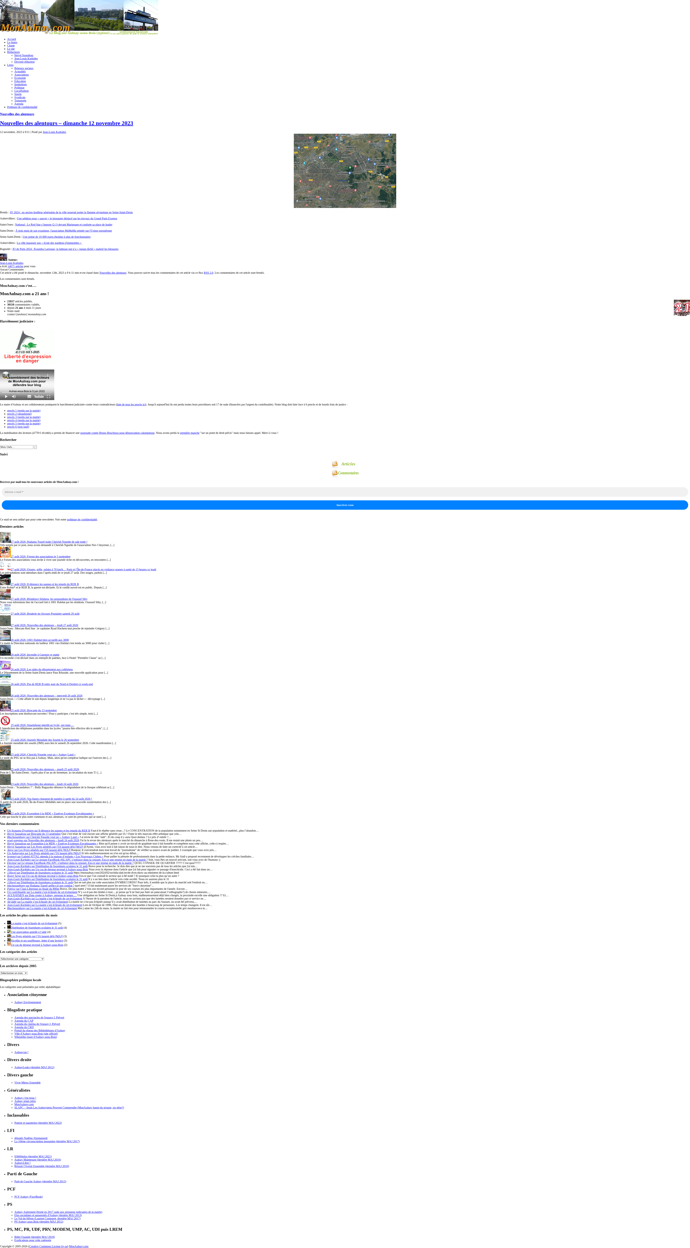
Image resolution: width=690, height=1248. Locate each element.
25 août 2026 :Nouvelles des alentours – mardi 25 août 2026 (45, 769)
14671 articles (15, 266)
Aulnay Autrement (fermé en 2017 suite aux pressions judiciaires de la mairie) (58, 1211)
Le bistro (12, 42)
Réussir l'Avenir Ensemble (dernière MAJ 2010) (41, 1166)
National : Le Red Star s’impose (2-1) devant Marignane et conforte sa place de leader (63, 224)
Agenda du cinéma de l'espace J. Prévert (37, 1024)
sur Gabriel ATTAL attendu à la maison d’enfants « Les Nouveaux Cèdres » (55, 856)
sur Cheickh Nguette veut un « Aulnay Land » (43, 837)
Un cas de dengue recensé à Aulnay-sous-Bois (37, 944)
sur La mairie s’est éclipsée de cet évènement (42, 892)
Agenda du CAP (23, 1020)
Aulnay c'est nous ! (25, 1097)
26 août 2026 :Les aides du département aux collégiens (42, 669)
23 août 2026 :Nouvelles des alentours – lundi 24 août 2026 (44, 784)
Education (20, 81)
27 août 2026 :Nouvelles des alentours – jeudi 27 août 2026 (44, 625)
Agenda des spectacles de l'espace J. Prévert (39, 1017)
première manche (189, 432)
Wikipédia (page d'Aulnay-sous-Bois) (35, 1036)
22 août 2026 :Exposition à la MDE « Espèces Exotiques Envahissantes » (52, 813)
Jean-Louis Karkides (26, 58)
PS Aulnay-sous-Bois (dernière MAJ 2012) (38, 1221)
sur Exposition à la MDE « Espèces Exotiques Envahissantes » (52, 843)
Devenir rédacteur (24, 61)
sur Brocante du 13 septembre (34, 833)
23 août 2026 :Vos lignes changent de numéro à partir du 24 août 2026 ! (51, 798)
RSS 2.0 (208, 272)
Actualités (20, 71)
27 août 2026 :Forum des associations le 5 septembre (40, 556)
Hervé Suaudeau (23, 55)
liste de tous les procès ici (131, 404)
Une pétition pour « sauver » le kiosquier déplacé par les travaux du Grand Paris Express (67, 218)
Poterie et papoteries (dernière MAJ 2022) (38, 1122)
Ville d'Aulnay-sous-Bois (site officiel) (36, 1033)
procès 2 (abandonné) (19, 413)
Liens (10, 64)
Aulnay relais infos (25, 1101)
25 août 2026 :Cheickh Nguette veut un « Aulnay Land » (43, 754)
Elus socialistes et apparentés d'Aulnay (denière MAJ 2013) (48, 1215)
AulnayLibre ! (22, 1162)
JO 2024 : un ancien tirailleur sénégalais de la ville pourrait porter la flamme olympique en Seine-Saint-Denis (71, 212)
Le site (11, 48)
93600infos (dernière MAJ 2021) (33, 1156)
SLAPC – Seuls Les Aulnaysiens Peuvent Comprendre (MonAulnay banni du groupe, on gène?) (69, 1107)
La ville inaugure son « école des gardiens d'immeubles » (49, 242)
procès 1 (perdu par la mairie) (23, 410)
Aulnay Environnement (27, 1002)
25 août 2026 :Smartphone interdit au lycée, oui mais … (42, 725)
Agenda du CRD (24, 1027)
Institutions (20, 84)
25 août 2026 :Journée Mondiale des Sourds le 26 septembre (45, 739)
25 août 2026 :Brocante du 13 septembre (34, 710)
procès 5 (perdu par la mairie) (23, 423)
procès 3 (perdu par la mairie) (23, 417)
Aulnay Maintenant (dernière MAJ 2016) (37, 1159)
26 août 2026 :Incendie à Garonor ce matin (35, 654)
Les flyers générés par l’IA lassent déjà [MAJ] (37, 936)
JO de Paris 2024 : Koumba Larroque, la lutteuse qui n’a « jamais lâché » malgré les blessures (65, 249)
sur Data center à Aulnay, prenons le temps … (42, 895)
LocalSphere (21, 90)
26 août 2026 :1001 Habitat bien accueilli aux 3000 (40, 639)
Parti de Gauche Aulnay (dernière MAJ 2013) (40, 1181)
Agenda (18, 103)
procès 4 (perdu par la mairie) (23, 420)
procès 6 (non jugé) (18, 426)
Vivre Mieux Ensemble (27, 1082)
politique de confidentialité (82, 519)
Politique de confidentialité (22, 107)
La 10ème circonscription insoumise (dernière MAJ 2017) (47, 1141)
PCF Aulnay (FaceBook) (28, 1196)
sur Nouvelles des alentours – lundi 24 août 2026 (43, 840)
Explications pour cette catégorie (32, 1240)
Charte (11, 45)
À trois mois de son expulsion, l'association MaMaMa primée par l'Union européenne (63, 230)
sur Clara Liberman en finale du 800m (33, 888)
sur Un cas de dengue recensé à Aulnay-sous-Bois (47, 869)
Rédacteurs (13, 52)
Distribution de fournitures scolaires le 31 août (37, 927)
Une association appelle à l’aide (29, 931)
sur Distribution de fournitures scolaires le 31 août (47, 866)
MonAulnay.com (24, 1104)
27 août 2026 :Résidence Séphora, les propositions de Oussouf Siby (49, 598)
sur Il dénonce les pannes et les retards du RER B (48, 830)
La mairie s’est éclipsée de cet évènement (34, 923)
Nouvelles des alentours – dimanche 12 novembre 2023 (66, 123)
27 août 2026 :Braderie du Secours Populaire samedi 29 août (45, 613)
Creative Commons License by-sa (48, 1246)
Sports (18, 94)
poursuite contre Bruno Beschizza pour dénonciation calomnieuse (117, 432)
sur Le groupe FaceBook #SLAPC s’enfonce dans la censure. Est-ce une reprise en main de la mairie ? (77, 859)
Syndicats (19, 97)
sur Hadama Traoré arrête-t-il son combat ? (40, 885)
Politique (19, 87)
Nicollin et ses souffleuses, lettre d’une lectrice (37, 940)
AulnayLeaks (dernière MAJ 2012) (34, 1067)
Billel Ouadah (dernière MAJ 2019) (34, 1236)
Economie (20, 77)
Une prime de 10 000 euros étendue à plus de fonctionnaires (57, 236)
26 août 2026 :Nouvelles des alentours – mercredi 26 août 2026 (46, 695)
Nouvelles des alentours (17, 114)
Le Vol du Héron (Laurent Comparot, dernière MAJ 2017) (47, 1218)
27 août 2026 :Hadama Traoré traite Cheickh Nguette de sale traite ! (49, 541)
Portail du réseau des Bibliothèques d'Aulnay (39, 1030)
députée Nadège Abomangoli (30, 1138)
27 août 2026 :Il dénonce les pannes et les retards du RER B (45, 584)
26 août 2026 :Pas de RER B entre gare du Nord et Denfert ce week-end (52, 684)
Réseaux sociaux (23, 68)
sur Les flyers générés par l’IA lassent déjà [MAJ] (45, 846)
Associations (21, 74)
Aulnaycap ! (21, 1052)
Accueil (11, 39)
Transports (20, 100)
